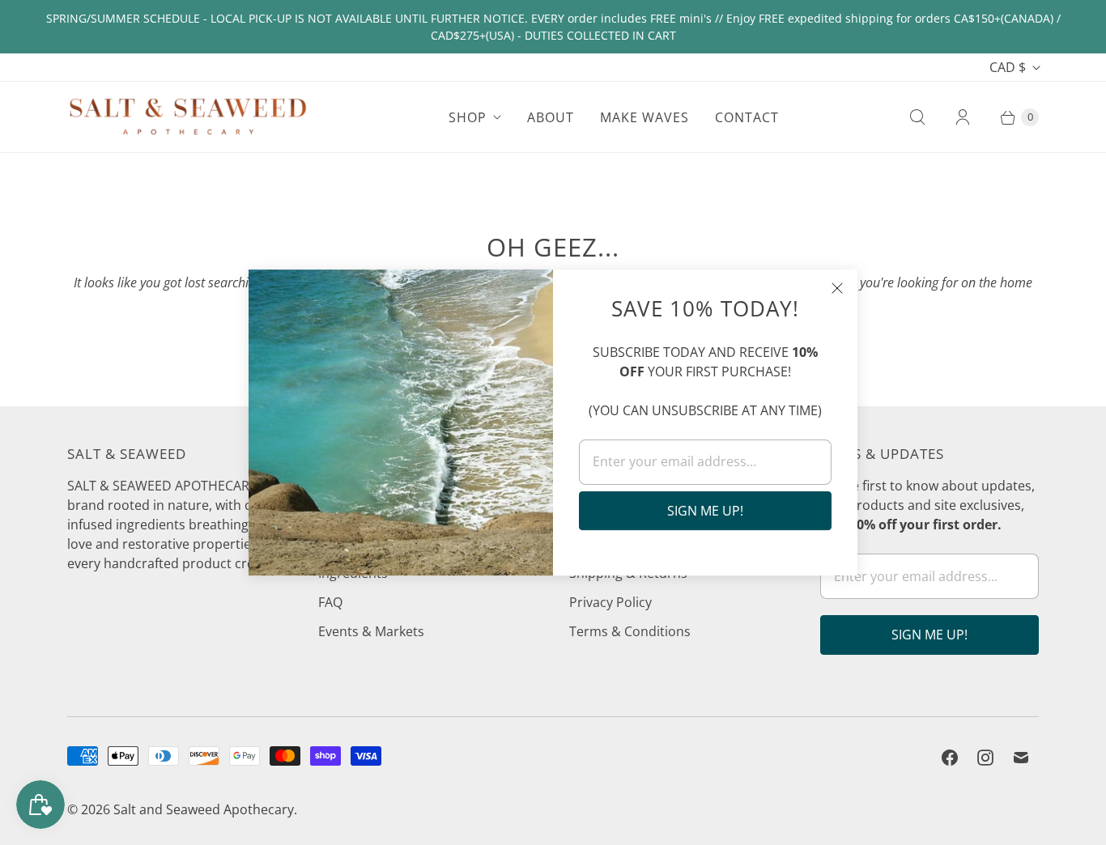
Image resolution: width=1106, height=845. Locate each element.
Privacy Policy (610, 602)
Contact (747, 117)
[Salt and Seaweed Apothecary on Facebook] (950, 757)
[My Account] (962, 117)
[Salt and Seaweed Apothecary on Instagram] (985, 757)
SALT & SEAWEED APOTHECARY (162, 486)
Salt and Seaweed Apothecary (203, 809)
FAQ (330, 602)
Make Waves (644, 117)
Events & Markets (371, 631)
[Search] (917, 117)
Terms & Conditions (630, 631)
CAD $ (1007, 67)
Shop (468, 117)
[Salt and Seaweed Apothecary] (188, 116)
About (550, 117)
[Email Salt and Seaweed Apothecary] (1021, 757)
